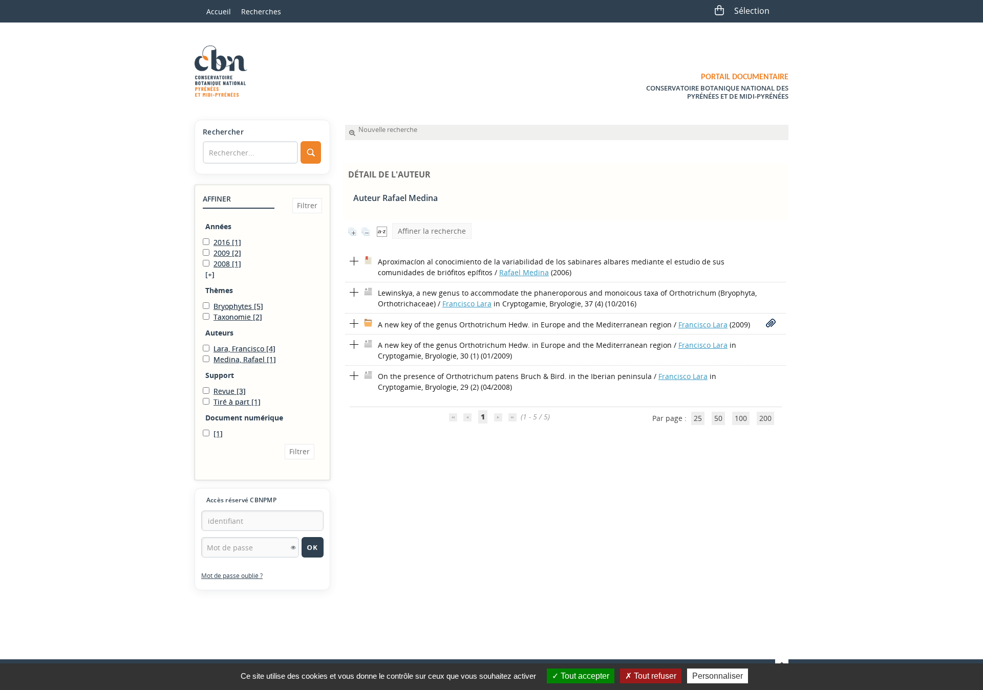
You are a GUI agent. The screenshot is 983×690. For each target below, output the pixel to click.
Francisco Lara (467, 303)
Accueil (218, 11)
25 (698, 418)
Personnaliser (717, 676)
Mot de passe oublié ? (232, 575)
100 (741, 418)
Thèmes (219, 290)
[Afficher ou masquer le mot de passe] (293, 547)
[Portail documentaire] (225, 71)
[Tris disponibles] (382, 231)
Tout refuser (654, 676)
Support (219, 375)
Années (218, 226)
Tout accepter (584, 676)
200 (765, 418)
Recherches (261, 11)
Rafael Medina (524, 272)
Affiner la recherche (432, 231)
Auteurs (219, 333)
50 (718, 418)
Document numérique (244, 417)
